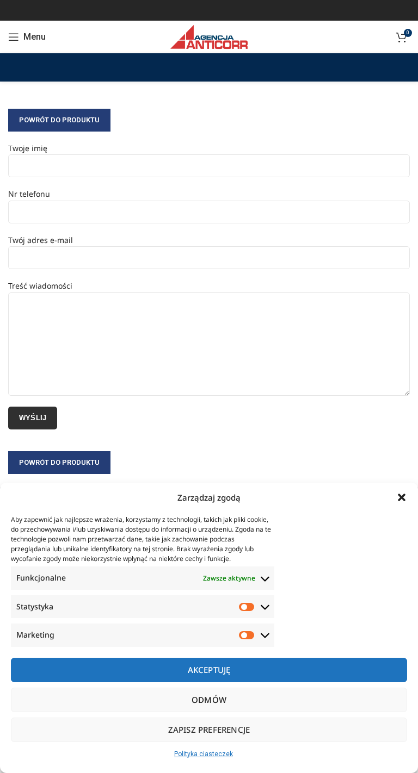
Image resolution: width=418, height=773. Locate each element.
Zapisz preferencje (209, 729)
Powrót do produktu (59, 120)
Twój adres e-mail (40, 240)
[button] (401, 497)
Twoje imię (27, 148)
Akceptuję (209, 669)
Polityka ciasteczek (203, 754)
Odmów (209, 699)
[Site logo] (208, 36)
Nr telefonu (29, 194)
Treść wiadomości (40, 285)
